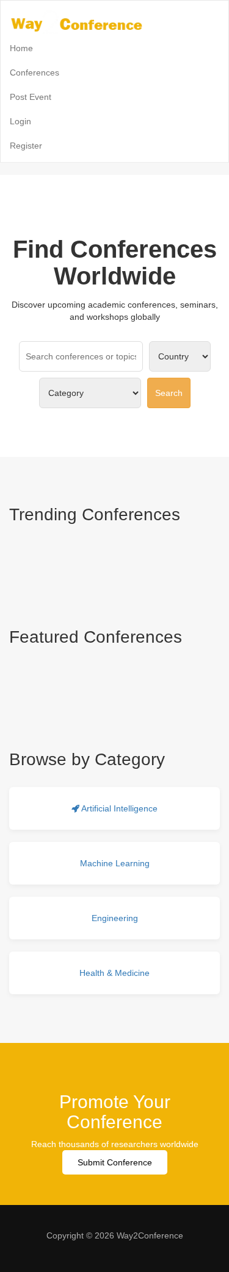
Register (26, 145)
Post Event (30, 97)
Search (169, 393)
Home (21, 48)
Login (20, 121)
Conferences (34, 72)
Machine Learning (115, 863)
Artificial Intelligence (118, 808)
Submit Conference (115, 1162)
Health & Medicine (114, 973)
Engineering (115, 918)
